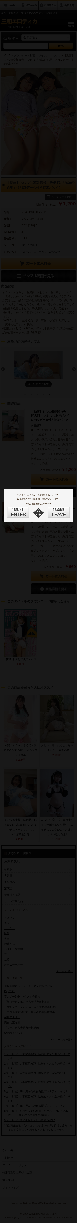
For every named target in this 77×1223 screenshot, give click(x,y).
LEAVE (54, 510)
